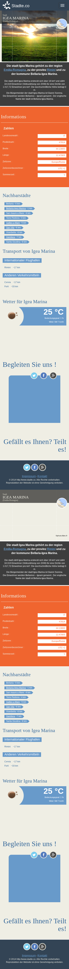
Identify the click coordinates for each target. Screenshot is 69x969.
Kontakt (42, 476)
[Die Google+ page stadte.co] (53, 375)
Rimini (51, 69)
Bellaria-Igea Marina (16, 208)
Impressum (29, 476)
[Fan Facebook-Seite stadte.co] (43, 375)
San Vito (10, 227)
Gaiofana (10, 237)
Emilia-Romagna (15, 69)
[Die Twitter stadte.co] (34, 375)
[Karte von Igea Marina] (62, 24)
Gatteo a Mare (13, 223)
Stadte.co (20, 5)
